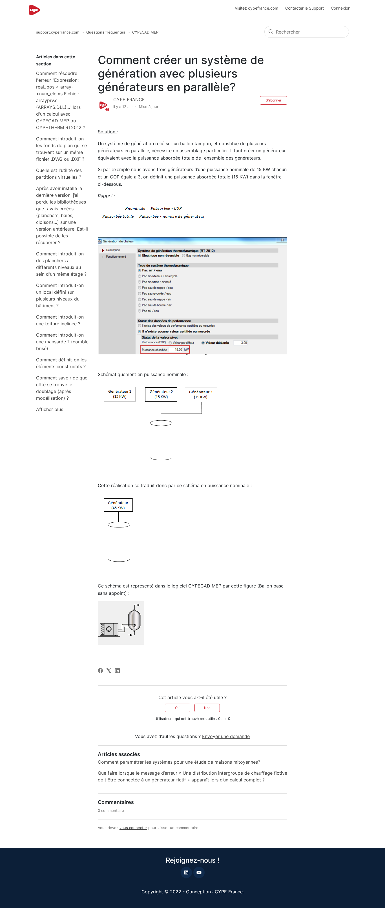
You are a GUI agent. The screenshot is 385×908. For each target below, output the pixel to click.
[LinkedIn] (117, 670)
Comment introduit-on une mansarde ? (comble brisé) (62, 341)
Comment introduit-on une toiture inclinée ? (60, 320)
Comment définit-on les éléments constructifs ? (61, 363)
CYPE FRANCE (129, 99)
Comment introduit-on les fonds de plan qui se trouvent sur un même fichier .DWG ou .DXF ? (61, 149)
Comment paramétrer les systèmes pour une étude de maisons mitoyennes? (179, 762)
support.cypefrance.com (57, 32)
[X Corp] (108, 670)
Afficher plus (49, 409)
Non (207, 708)
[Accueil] (34, 10)
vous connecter (133, 827)
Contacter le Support (304, 8)
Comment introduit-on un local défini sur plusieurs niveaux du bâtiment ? (60, 295)
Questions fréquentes (105, 32)
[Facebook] (100, 670)
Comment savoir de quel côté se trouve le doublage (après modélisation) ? (62, 388)
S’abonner (273, 100)
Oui (177, 708)
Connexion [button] (340, 8)
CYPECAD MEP (145, 32)
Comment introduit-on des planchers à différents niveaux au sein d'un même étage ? (61, 264)
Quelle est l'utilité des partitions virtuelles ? (59, 173)
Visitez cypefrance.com (256, 8)
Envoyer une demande (226, 736)
